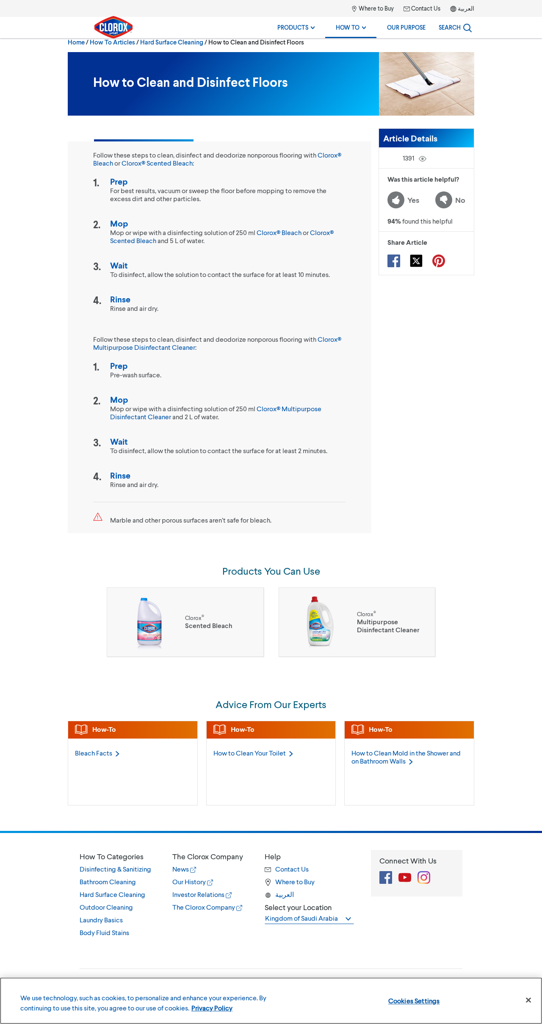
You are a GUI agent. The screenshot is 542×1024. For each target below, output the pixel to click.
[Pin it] (438, 261)
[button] (117, 856)
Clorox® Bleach (279, 232)
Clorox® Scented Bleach (157, 163)
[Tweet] (416, 261)
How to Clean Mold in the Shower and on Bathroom (406, 757)
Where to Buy (375, 8)
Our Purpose (406, 27)
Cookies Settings (414, 1000)
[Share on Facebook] (393, 261)
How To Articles (112, 42)
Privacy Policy (211, 1008)
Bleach (93, 753)
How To (348, 27)
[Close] (528, 1000)
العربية (466, 8)
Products (293, 27)
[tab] (117, 894)
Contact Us (425, 8)
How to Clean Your (249, 753)
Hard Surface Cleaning (171, 42)
